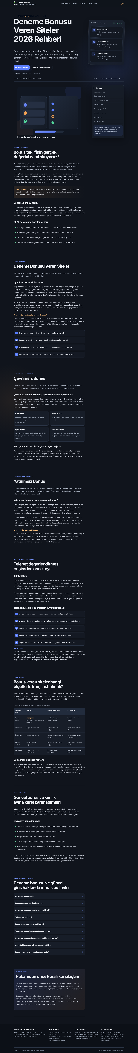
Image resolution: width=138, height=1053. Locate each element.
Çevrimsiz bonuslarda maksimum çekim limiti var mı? (36, 938)
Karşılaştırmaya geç (21, 67)
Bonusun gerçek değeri (100, 92)
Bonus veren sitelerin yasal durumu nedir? (32, 952)
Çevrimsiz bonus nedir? (24, 896)
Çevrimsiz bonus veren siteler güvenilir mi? (32, 910)
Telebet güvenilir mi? (23, 917)
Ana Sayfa (17, 73)
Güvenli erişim (98, 117)
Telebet (90, 3)
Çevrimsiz (75, 3)
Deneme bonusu (65, 3)
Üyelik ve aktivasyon (99, 96)
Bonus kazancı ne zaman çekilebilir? (29, 924)
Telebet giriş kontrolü (100, 109)
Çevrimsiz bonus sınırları (101, 100)
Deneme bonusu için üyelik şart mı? (29, 903)
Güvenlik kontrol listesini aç (42, 67)
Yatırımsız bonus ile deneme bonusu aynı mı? (33, 931)
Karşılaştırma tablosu (100, 113)
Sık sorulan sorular (99, 121)
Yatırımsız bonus (98, 104)
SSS (95, 3)
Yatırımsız (83, 3)
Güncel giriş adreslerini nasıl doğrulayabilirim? (33, 945)
